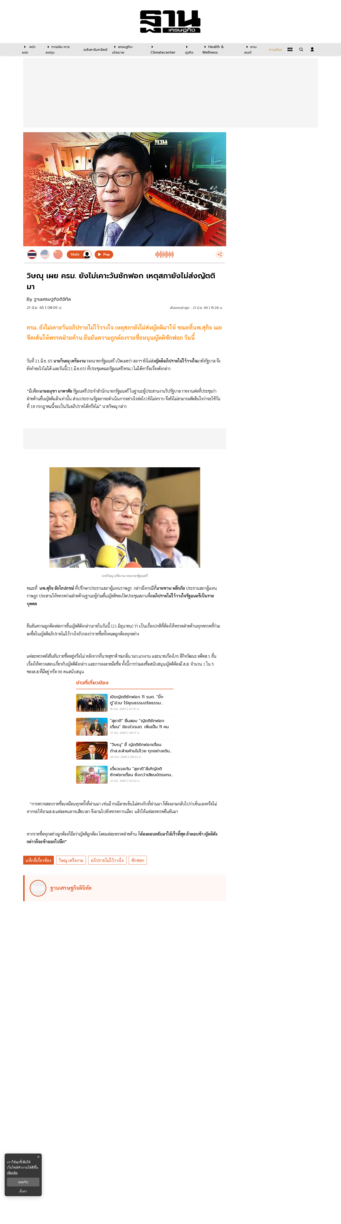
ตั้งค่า (23, 1191)
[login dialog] (312, 49)
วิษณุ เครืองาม (71, 860)
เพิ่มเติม (12, 1172)
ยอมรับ (23, 1182)
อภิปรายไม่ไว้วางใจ (107, 860)
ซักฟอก (137, 860)
